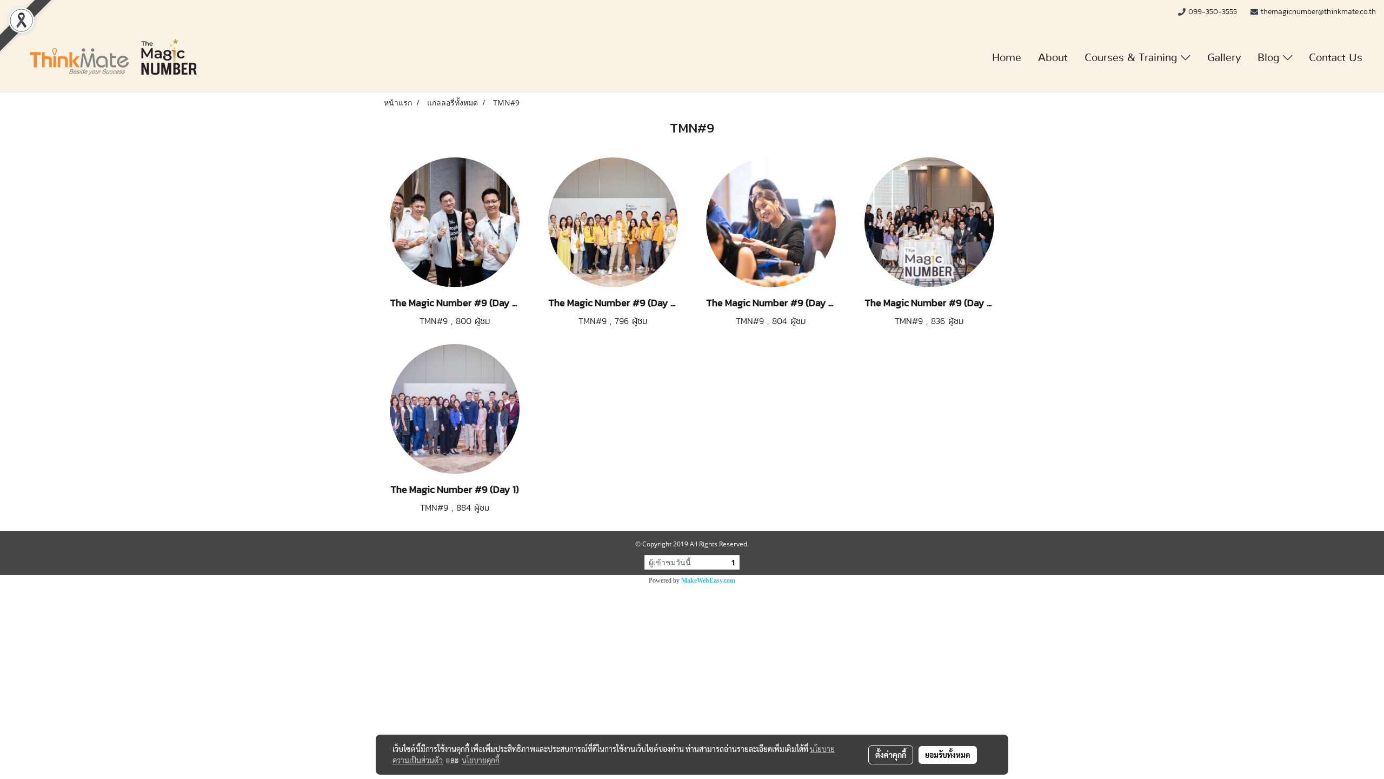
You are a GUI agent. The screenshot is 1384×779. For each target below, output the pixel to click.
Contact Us (1335, 57)
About (1053, 57)
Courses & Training (1132, 57)
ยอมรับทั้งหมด (947, 755)
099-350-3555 (1214, 11)
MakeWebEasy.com (708, 580)
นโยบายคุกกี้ (481, 760)
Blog (1270, 57)
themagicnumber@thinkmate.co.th (1318, 11)
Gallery (1224, 57)
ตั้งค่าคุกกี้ (890, 755)
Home (1006, 57)
